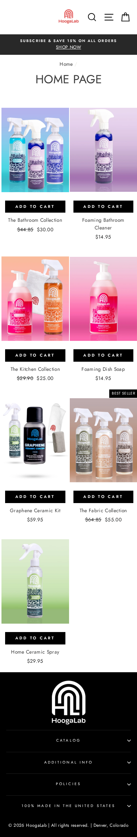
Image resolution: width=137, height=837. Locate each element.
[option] (68, 44)
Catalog (68, 740)
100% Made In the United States (68, 806)
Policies (68, 784)
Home (66, 64)
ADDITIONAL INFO (68, 762)
